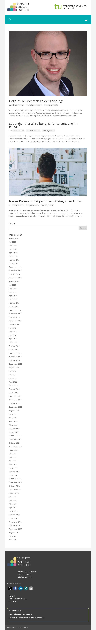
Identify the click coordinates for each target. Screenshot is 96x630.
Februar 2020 (14, 515)
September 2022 (15, 407)
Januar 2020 (13, 518)
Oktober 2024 (14, 317)
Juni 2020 (12, 500)
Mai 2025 (12, 292)
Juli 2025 (12, 285)
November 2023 (15, 357)
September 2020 (15, 489)
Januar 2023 (13, 393)
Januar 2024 (13, 349)
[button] (10, 588)
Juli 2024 (12, 328)
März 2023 (13, 385)
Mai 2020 (12, 504)
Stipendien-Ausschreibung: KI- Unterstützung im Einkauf (43, 125)
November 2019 (15, 522)
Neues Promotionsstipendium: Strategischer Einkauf (46, 201)
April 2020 (13, 507)
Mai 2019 (12, 540)
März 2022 (13, 425)
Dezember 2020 (15, 479)
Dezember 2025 (15, 267)
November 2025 (15, 270)
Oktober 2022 (14, 403)
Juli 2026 (12, 242)
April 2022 (13, 421)
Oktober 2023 (14, 360)
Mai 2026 (12, 249)
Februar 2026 (14, 260)
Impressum (13, 601)
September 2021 (15, 446)
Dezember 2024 (15, 310)
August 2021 (14, 450)
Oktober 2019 (14, 525)
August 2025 (14, 281)
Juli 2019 (12, 536)
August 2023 (14, 367)
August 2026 (14, 238)
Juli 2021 (12, 454)
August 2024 (14, 324)
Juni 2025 (12, 288)
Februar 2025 (14, 303)
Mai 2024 (12, 335)
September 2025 (15, 278)
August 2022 (14, 410)
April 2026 (13, 253)
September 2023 (15, 364)
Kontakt (12, 596)
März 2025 (13, 299)
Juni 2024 (12, 331)
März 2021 (13, 468)
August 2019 (14, 533)
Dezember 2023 (15, 353)
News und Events (51, 105)
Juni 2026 (12, 245)
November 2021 (15, 439)
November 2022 (15, 400)
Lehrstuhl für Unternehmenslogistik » (27, 618)
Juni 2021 (12, 457)
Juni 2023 (12, 375)
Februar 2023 (14, 389)
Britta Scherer (18, 105)
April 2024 (13, 339)
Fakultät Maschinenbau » (20, 614)
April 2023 (13, 382)
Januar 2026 (13, 263)
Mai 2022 (12, 418)
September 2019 (15, 529)
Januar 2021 (13, 475)
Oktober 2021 (14, 443)
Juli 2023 (12, 371)
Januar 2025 (13, 306)
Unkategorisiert (49, 130)
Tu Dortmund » (15, 611)
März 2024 (13, 342)
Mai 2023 (12, 378)
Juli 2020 (12, 497)
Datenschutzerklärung (17, 599)
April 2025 (13, 296)
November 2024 (15, 313)
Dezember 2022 (15, 396)
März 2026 (13, 256)
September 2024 (15, 321)
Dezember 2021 (15, 436)
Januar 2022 (13, 432)
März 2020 (13, 511)
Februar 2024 (14, 346)
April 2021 (13, 464)
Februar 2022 (14, 428)
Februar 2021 (14, 472)
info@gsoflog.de (25, 577)
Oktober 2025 (14, 274)
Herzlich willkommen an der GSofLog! (36, 101)
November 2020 (15, 482)
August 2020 (14, 493)
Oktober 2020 (14, 486)
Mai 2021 (12, 461)
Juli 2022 (12, 414)
